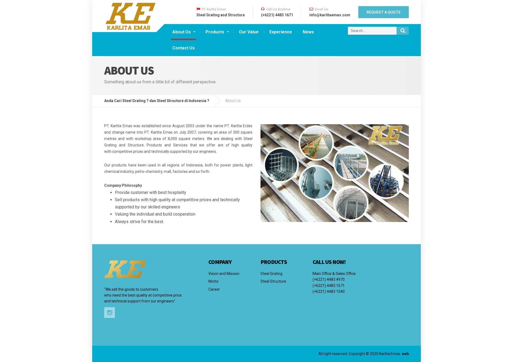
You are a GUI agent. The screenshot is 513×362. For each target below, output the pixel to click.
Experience (280, 31)
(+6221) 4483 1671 (329, 285)
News (308, 31)
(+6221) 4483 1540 (329, 291)
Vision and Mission (223, 273)
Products (214, 31)
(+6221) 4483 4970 (329, 279)
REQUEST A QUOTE (384, 12)
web (405, 354)
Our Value (249, 31)
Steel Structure (273, 281)
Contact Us (183, 47)
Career (214, 289)
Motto (213, 281)
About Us (181, 31)
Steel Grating (271, 273)
